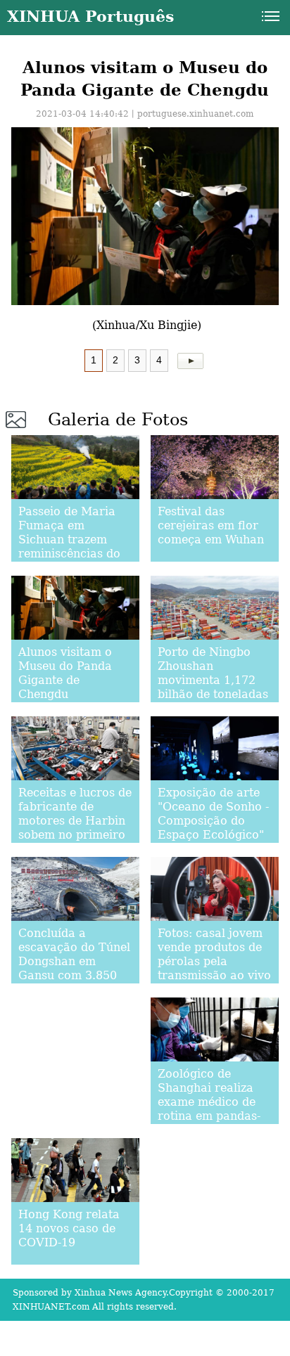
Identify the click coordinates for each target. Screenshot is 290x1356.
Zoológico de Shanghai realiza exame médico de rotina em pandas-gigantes (209, 1102)
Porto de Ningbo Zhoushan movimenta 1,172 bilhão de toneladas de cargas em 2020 (213, 680)
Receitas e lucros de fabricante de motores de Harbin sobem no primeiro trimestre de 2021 (75, 820)
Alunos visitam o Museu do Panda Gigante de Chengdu (65, 673)
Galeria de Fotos (118, 420)
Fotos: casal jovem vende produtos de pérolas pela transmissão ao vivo (214, 954)
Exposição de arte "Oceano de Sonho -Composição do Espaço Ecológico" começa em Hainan (213, 820)
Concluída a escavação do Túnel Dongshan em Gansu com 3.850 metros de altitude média (74, 968)
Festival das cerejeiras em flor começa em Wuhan (211, 525)
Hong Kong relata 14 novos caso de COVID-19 (69, 1228)
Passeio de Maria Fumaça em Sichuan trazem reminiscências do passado (69, 539)
